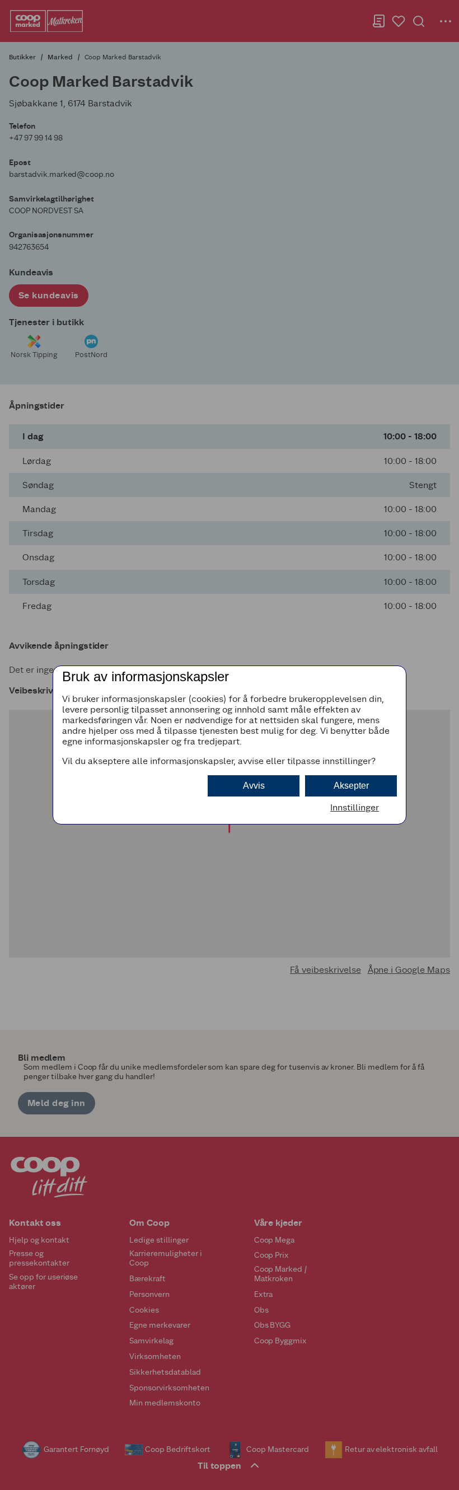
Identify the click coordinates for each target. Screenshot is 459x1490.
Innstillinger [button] (354, 807)
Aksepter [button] (351, 785)
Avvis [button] (254, 785)
